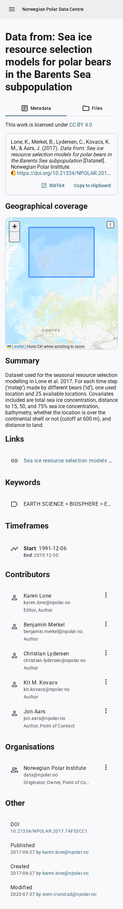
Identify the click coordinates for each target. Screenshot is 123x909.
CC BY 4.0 (80, 125)
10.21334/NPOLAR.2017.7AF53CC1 (49, 831)
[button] (14, 227)
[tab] (36, 108)
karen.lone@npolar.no (65, 852)
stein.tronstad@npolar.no (69, 894)
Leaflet (17, 346)
